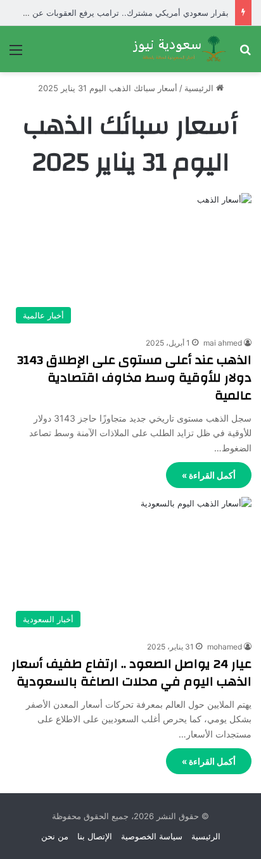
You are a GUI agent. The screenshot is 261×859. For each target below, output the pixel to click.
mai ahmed (222, 343)
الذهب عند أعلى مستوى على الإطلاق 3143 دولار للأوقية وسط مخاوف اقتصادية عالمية (134, 377)
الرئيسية (200, 88)
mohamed (224, 646)
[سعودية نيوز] (178, 49)
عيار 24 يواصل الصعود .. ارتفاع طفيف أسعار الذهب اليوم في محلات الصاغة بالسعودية (131, 672)
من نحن (54, 836)
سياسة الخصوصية (151, 836)
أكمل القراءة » (209, 475)
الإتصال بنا (94, 836)
